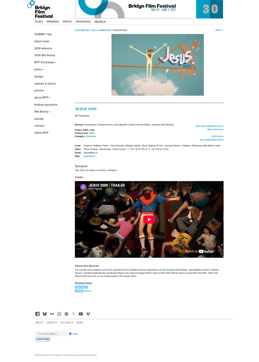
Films (39, 21)
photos (39, 90)
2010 (94, 30)
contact (39, 125)
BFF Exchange (44, 62)
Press (67, 21)
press (38, 69)
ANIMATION (105, 30)
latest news (41, 41)
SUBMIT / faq (43, 34)
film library (41, 111)
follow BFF (41, 132)
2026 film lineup (44, 55)
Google (79, 291)
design (39, 76)
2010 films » (218, 136)
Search (100, 21)
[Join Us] (37, 314)
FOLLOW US (66, 322)
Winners (53, 21)
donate (39, 118)
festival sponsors (45, 104)
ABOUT (39, 322)
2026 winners (43, 48)
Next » (219, 30)
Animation (91, 136)
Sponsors (83, 21)
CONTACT (51, 322)
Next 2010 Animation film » (210, 126)
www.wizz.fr (89, 156)
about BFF (41, 97)
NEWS (79, 322)
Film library (82, 30)
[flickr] (52, 314)
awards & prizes (45, 83)
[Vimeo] (88, 314)
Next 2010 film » (215, 129)
